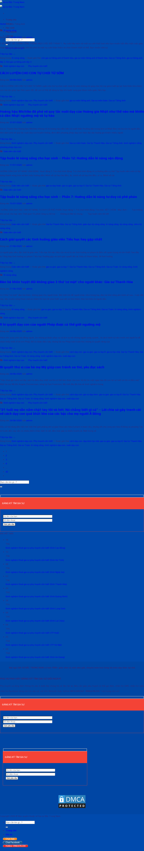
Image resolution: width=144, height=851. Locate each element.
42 (7, 471)
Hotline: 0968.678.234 (15, 846)
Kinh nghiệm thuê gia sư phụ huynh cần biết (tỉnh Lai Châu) (35, 620)
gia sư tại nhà (113, 352)
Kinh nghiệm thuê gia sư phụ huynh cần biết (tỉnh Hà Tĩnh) (35, 560)
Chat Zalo (10, 839)
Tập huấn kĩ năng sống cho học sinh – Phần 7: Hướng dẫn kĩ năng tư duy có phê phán (68, 197)
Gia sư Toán (112, 266)
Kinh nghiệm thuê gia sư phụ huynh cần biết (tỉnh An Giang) (35, 657)
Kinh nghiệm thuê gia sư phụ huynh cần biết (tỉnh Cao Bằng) (35, 547)
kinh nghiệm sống (132, 143)
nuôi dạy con (69, 356)
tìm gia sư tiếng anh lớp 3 (18, 62)
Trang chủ (11, 19)
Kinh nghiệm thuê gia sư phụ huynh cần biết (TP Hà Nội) (34, 645)
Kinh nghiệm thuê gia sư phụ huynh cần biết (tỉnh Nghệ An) (35, 572)
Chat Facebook (13, 842)
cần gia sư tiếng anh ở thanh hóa (57, 58)
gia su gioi (67, 185)
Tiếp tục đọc (7, 54)
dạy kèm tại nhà (91, 441)
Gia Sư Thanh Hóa (96, 143)
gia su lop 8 (100, 352)
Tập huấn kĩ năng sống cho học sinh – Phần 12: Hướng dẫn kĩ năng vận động (61, 158)
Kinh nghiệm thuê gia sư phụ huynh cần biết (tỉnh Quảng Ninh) (37, 596)
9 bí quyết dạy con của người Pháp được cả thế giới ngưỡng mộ (50, 324)
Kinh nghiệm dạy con (14, 66)
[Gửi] (1, 486)
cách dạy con (76, 352)
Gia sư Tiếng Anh (117, 58)
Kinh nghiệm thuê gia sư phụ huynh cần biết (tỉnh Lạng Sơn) (35, 608)
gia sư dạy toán (53, 185)
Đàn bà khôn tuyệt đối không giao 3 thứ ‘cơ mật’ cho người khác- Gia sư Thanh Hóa (66, 282)
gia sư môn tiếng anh (80, 100)
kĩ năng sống (112, 224)
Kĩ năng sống (10, 30)
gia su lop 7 (62, 266)
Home (3, 24)
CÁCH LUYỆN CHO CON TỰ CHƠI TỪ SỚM (32, 73)
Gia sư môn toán (99, 100)
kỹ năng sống (126, 224)
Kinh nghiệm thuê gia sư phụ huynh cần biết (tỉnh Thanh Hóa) (36, 584)
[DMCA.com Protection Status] (72, 807)
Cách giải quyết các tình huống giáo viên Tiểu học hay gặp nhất (51, 239)
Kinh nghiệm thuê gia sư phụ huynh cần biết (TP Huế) (32, 632)
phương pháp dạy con (11, 147)
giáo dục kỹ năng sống (94, 224)
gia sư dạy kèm (90, 394)
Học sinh (10, 27)
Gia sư (9, 834)
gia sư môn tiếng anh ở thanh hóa (91, 58)
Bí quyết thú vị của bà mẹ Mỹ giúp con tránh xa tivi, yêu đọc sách (52, 367)
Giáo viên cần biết (12, 151)
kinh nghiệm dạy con (51, 356)
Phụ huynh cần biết (37, 66)
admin (29, 37)
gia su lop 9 (79, 185)
